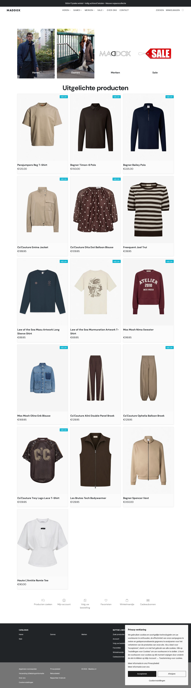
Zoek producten (119, 634)
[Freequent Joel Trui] (148, 209)
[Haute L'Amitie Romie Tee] (42, 542)
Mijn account (64, 604)
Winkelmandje (127, 604)
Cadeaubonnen (148, 604)
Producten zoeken (43, 604)
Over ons (22, 678)
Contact (124, 10)
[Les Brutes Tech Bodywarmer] (95, 460)
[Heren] (36, 48)
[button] (14, 10)
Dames (77, 10)
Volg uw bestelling (85, 606)
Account (116, 639)
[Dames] (75, 48)
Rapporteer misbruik (57, 678)
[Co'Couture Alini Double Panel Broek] (95, 378)
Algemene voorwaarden (28, 669)
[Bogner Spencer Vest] (148, 460)
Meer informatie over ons (138, 667)
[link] (157, 679)
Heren (65, 10)
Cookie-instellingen (26, 682)
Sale (100, 10)
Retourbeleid (55, 673)
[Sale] (155, 48)
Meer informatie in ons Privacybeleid (143, 663)
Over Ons (112, 10)
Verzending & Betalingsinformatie (31, 673)
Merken (89, 10)
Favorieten (106, 604)
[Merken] (115, 48)
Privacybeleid (55, 669)
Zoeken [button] (160, 10)
